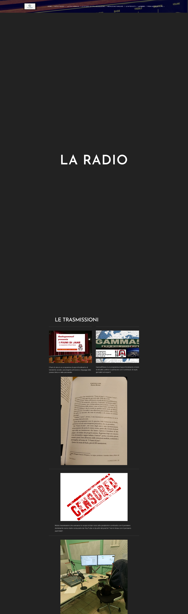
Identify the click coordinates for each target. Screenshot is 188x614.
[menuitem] (50, 6)
